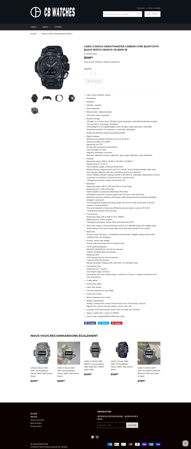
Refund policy (36, 423)
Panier (154, 14)
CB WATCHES (42, 444)
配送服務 (34, 414)
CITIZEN (58, 27)
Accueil (33, 34)
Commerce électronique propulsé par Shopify (49, 447)
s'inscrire (132, 425)
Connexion (141, 8)
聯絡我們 (34, 417)
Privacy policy (36, 426)
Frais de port (89, 62)
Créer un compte (154, 8)
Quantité (87, 69)
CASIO (34, 27)
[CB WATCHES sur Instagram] (97, 437)
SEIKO (45, 27)
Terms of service (37, 420)
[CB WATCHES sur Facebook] (92, 437)
